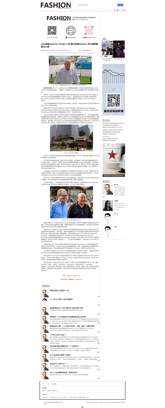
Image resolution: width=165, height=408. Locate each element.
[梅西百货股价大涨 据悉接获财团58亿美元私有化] (114, 144)
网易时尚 (55, 390)
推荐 (104, 39)
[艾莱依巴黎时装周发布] (119, 41)
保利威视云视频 (81, 397)
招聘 (91, 402)
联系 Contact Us (104, 402)
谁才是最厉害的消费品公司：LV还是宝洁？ (65, 346)
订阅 (122, 10)
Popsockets (45, 397)
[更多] (98, 296)
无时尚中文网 (66, 50)
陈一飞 (116, 214)
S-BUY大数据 (72, 397)
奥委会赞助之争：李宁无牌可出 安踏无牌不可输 (66, 308)
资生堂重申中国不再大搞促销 (109, 140)
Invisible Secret (53, 397)
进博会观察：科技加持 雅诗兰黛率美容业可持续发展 (114, 130)
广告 (48, 384)
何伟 (115, 227)
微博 (115, 10)
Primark (92, 53)
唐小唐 (116, 184)
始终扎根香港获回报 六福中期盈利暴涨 (111, 132)
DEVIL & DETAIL (63, 397)
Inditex (85, 53)
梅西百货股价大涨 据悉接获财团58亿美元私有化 (113, 123)
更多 (90, 50)
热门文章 (106, 120)
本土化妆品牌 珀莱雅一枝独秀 (60, 355)
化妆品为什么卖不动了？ (58, 364)
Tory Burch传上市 (106, 136)
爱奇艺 (44, 390)
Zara (51, 53)
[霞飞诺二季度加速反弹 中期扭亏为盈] (107, 41)
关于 (43, 384)
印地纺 (88, 53)
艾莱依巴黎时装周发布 (119, 59)
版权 (119, 402)
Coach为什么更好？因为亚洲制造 (61, 299)
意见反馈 (123, 402)
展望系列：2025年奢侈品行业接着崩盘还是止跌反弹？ (68, 317)
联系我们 (54, 384)
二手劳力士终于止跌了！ (58, 335)
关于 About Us (96, 402)
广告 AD (88, 402)
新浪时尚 (49, 390)
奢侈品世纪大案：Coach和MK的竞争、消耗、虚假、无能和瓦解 (72, 326)
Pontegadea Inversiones (77, 53)
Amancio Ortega (56, 53)
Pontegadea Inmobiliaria (66, 53)
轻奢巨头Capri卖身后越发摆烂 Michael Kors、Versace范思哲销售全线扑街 (119, 127)
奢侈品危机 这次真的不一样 (59, 290)
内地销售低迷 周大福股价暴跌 (109, 134)
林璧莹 (116, 201)
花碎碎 (44, 50)
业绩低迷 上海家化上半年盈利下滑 (110, 138)
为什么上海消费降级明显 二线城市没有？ (64, 372)
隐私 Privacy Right (113, 402)
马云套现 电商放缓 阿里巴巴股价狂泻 (110, 125)
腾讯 (87, 397)
